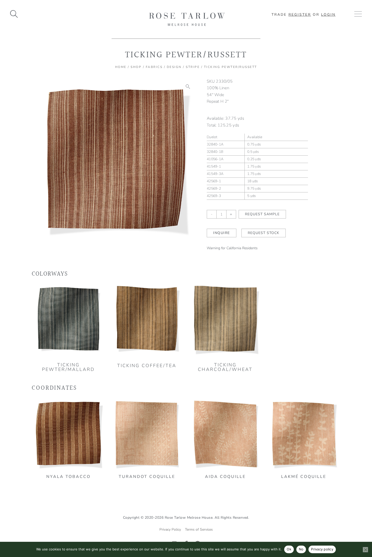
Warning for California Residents (232, 248)
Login (328, 14)
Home (121, 67)
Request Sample (262, 214)
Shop (136, 67)
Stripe (193, 67)
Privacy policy (322, 549)
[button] (188, 86)
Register (299, 14)
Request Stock (263, 232)
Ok (289, 549)
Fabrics (154, 67)
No (301, 549)
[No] (365, 549)
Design (174, 67)
